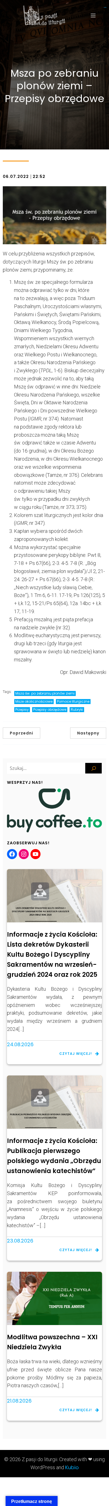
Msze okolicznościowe (34, 701)
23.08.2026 (20, 1240)
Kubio (72, 1467)
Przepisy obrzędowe (49, 709)
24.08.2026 (20, 1044)
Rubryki (77, 709)
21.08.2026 (19, 1400)
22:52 (39, 176)
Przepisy (22, 709)
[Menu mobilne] (93, 15)
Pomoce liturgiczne (73, 701)
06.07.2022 (16, 176)
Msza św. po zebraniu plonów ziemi (45, 693)
